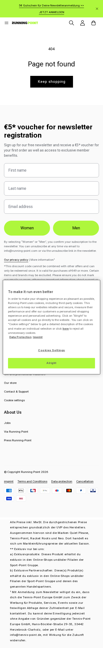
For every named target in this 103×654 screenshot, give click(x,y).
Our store (10, 383)
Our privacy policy (16, 259)
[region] (51, 326)
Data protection (61, 481)
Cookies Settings (51, 350)
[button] (6, 22)
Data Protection (20, 337)
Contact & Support (16, 391)
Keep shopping (52, 81)
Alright (51, 363)
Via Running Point (16, 431)
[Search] (71, 22)
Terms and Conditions (32, 481)
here (65, 328)
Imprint (37, 337)
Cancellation (85, 481)
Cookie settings (14, 400)
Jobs (7, 423)
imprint (9, 481)
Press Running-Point (18, 440)
